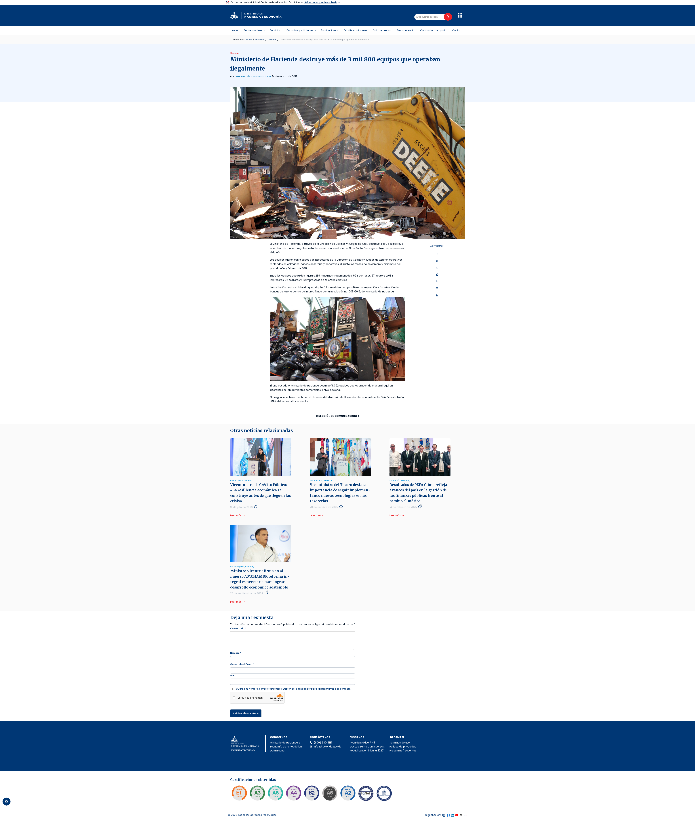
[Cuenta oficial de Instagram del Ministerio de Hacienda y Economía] (443, 815)
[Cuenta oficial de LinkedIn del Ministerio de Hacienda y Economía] (452, 815)
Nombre (235, 653)
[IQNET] (366, 794)
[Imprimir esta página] (437, 295)
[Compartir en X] (437, 261)
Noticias (259, 39)
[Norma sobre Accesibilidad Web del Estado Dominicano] (312, 793)
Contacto (457, 30)
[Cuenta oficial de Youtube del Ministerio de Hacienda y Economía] (456, 815)
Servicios (275, 30)
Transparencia (405, 30)
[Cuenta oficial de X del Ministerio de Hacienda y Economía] (461, 815)
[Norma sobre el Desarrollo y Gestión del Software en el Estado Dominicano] (275, 793)
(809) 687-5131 (323, 742)
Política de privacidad (402, 746)
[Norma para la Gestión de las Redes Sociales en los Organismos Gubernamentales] (239, 793)
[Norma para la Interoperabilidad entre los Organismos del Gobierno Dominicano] (294, 793)
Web (232, 675)
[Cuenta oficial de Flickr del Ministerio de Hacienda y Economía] (465, 815)
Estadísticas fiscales (355, 30)
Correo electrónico (242, 664)
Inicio (235, 30)
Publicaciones (329, 30)
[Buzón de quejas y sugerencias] (6, 802)
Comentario (238, 628)
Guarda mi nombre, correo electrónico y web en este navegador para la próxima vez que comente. (293, 688)
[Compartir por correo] (437, 288)
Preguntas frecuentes (402, 750)
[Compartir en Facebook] (437, 254)
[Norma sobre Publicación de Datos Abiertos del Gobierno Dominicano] (257, 793)
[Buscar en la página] (448, 17)
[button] (460, 15)
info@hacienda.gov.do (328, 746)
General (272, 39)
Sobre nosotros (254, 30)
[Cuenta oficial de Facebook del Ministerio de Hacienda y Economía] (448, 815)
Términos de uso (399, 742)
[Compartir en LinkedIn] (437, 282)
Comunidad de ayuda (433, 30)
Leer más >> (237, 515)
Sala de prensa (382, 30)
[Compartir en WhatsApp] (437, 268)
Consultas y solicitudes (301, 30)
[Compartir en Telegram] (437, 275)
